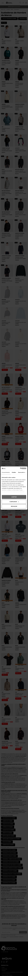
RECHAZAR (14, 506)
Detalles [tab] (14, 472)
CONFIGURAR (13, 501)
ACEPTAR (14, 497)
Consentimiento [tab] (6, 472)
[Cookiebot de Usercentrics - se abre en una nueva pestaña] (20, 468)
